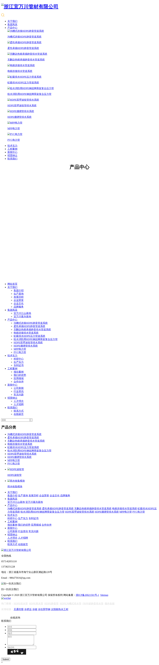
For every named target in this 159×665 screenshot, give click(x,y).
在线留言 (19, 414)
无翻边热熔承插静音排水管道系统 (32, 329)
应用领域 (19, 378)
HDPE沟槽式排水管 (70, 603)
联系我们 (12, 158)
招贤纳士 (12, 155)
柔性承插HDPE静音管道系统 (29, 326)
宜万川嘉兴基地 (22, 316)
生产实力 (19, 362)
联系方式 (19, 411)
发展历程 (19, 297)
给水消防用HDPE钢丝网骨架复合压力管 (36, 339)
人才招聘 (19, 404)
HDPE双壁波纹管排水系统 (28, 342)
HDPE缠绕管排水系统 (26, 345)
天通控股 (19, 609)
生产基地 (19, 293)
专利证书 (19, 365)
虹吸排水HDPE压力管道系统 (29, 336)
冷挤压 (28, 609)
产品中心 (12, 27)
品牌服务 (19, 306)
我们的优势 (20, 375)
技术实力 (12, 145)
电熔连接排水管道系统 (26, 332)
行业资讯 (19, 391)
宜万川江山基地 (22, 313)
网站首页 (12, 284)
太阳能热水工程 (59, 609)
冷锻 (34, 609)
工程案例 (12, 149)
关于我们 (12, 21)
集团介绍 (19, 290)
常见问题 (19, 394)
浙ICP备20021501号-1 (87, 595)
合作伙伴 (19, 381)
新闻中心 (12, 152)
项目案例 (19, 371)
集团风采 (12, 24)
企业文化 (19, 303)
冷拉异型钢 (44, 609)
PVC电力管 (20, 352)
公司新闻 (19, 388)
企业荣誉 (19, 300)
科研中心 (19, 358)
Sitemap (104, 595)
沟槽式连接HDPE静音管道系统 (31, 323)
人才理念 (19, 401)
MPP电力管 (20, 349)
